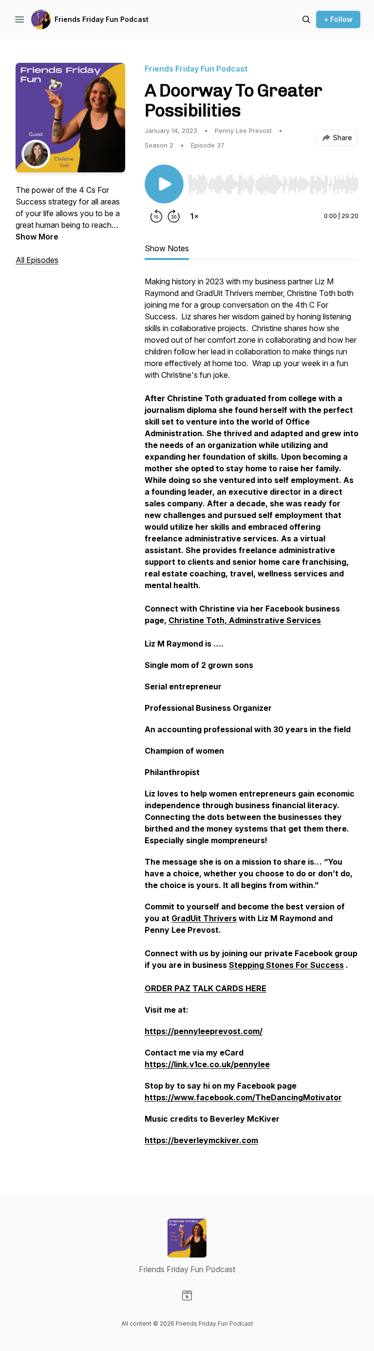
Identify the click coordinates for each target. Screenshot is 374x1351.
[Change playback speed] (194, 216)
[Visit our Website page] (187, 1295)
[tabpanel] (251, 716)
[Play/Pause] (164, 184)
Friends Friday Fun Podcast (102, 19)
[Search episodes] (306, 19)
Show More (37, 236)
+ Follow (338, 19)
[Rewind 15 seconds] (156, 216)
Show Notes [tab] (167, 248)
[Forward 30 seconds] (174, 216)
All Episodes (37, 260)
